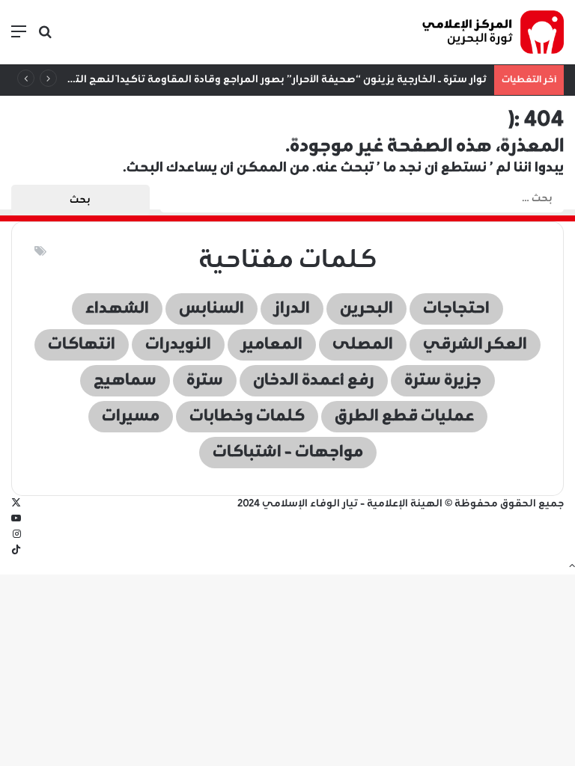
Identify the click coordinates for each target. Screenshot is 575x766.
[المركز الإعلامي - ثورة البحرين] (493, 32)
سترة (204, 380)
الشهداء (117, 308)
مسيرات (130, 416)
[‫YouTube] (16, 519)
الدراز (292, 308)
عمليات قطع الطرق (404, 416)
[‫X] (16, 504)
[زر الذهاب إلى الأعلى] (572, 567)
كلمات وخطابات (247, 416)
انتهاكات (81, 344)
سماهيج (125, 380)
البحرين (366, 308)
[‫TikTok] (16, 551)
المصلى (362, 344)
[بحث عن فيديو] (44, 38)
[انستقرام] (17, 535)
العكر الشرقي (475, 344)
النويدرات (178, 344)
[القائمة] (18, 38)
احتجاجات (456, 308)
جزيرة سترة (442, 380)
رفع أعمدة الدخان (313, 380)
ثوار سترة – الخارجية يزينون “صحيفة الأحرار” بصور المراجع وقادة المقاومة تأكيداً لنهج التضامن (267, 80)
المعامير (271, 344)
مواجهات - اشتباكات (288, 452)
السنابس (211, 308)
